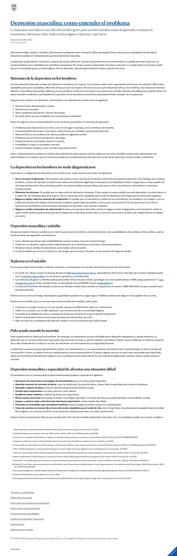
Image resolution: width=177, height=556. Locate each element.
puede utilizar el (105, 282)
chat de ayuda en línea (33, 276)
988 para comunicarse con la (81, 272)
